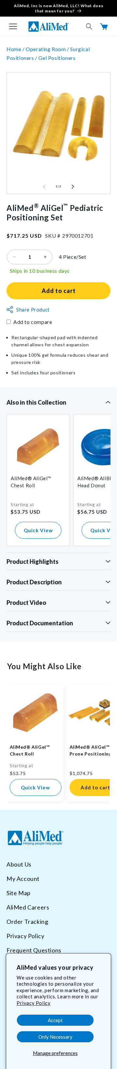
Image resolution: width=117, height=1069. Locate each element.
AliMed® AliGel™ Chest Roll (31, 481)
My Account (23, 878)
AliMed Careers (27, 907)
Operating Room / (48, 49)
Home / (16, 49)
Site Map (18, 892)
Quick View (38, 530)
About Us (19, 864)
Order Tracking (27, 921)
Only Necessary (55, 1037)
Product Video (26, 602)
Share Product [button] (33, 309)
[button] (13, 26)
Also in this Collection (36, 402)
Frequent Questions (33, 950)
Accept (55, 1020)
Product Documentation (39, 623)
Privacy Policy (33, 1003)
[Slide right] (73, 186)
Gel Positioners (56, 58)
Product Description (34, 582)
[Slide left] (44, 186)
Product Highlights (32, 561)
